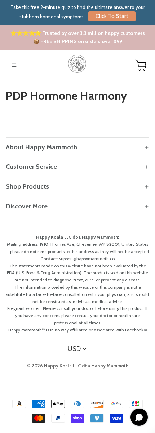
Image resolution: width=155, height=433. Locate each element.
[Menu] (14, 65)
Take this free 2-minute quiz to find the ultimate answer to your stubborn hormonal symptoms (77, 11)
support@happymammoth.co (87, 258)
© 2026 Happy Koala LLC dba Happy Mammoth (77, 366)
